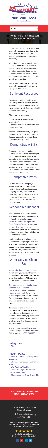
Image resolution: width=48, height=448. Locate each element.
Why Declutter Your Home (21, 367)
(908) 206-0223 (29, 333)
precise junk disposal (17, 293)
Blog (12, 346)
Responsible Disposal (24, 207)
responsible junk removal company (23, 270)
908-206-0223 (24, 18)
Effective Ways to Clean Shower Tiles (25, 375)
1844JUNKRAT (14, 290)
